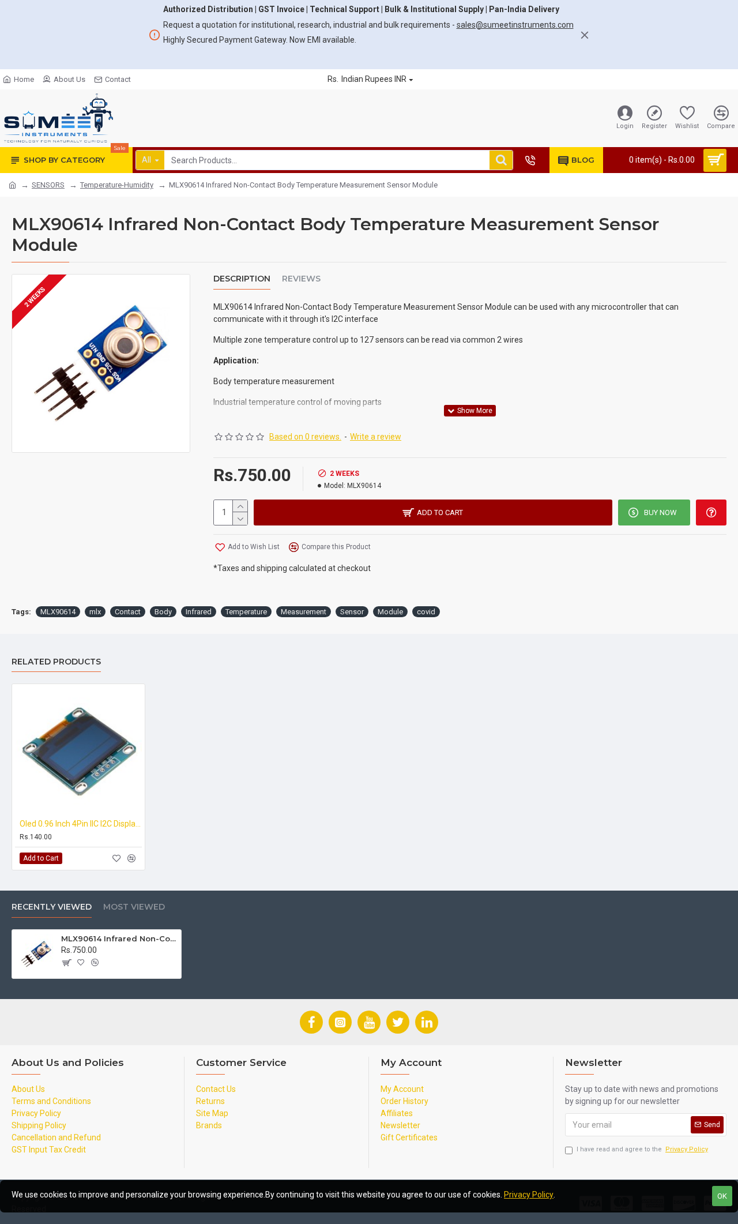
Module (390, 611)
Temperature (246, 611)
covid (426, 611)
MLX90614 (58, 611)
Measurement (303, 611)
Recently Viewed (52, 907)
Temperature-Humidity (116, 185)
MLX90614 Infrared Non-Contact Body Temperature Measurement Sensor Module (119, 938)
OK (722, 1196)
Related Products (56, 662)
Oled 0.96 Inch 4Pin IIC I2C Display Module (81, 823)
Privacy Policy (529, 1194)
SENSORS (48, 185)
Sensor (352, 611)
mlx (95, 611)
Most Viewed (134, 907)
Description (241, 279)
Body (163, 611)
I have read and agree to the (642, 1149)
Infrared (199, 611)
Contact (128, 611)
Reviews (301, 279)
